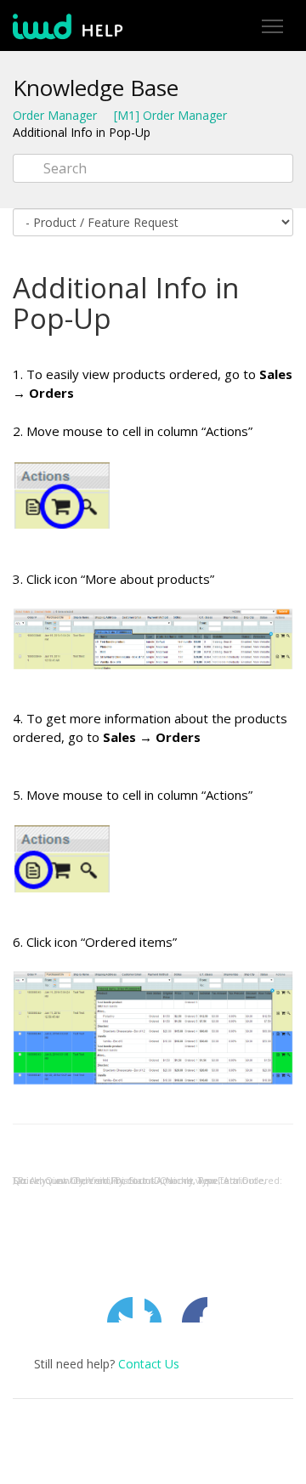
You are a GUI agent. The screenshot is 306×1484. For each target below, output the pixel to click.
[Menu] (272, 27)
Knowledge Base (95, 87)
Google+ (194, 1310)
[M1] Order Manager (170, 115)
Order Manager (55, 115)
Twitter (120, 1310)
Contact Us (148, 1364)
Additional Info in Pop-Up (81, 132)
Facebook (157, 1310)
